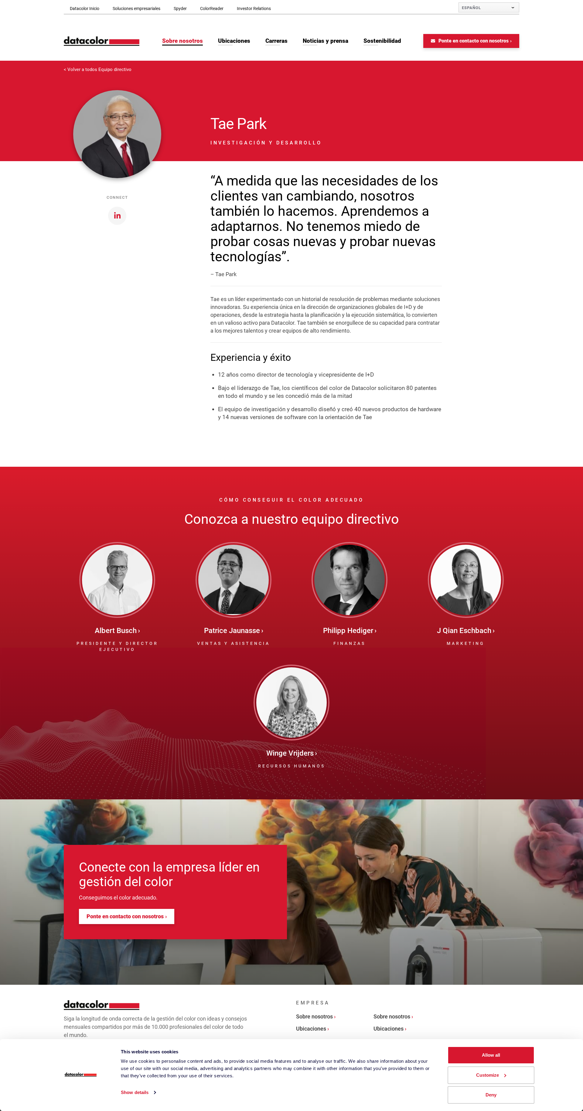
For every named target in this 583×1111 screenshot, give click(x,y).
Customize (487, 1075)
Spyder (180, 8)
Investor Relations (254, 8)
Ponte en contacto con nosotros (473, 41)
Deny (491, 1094)
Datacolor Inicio (84, 8)
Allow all (491, 1055)
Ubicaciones (311, 1028)
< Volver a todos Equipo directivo (97, 69)
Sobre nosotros (314, 1016)
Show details (134, 1092)
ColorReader (211, 8)
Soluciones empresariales (136, 8)
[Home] (102, 41)
